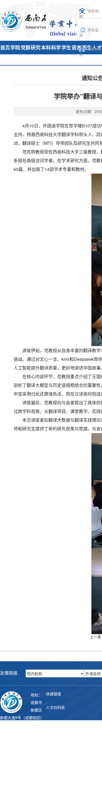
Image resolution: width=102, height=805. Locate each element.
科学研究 (56, 54)
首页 (5, 47)
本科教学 (46, 54)
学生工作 (66, 54)
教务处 (51, 729)
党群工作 (25, 54)
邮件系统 (53, 794)
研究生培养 (36, 61)
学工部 (51, 772)
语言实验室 (76, 61)
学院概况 (15, 54)
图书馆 (51, 750)
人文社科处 (55, 707)
